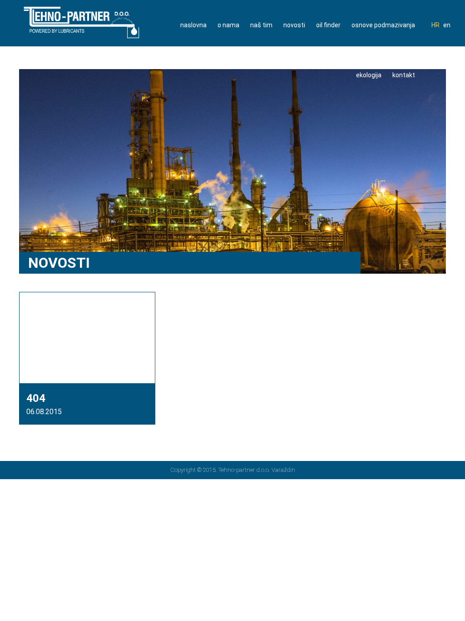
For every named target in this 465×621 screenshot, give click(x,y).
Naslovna (193, 25)
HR (435, 25)
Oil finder (328, 25)
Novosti (294, 25)
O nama (228, 25)
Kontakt (403, 75)
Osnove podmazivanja (383, 25)
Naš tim (261, 25)
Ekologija (368, 75)
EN (446, 25)
